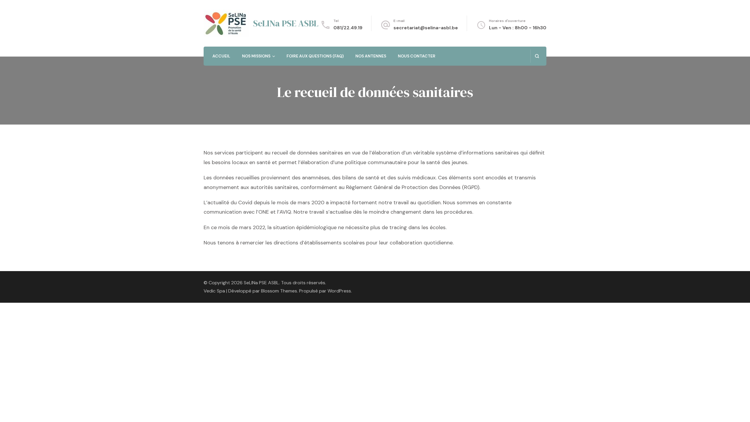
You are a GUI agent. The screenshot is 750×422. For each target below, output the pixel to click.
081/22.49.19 (347, 28)
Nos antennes (370, 56)
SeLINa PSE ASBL (285, 23)
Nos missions (256, 56)
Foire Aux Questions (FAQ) (315, 56)
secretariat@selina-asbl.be (425, 28)
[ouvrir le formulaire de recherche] (536, 56)
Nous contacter (416, 56)
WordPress (339, 291)
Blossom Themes (279, 291)
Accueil (221, 56)
